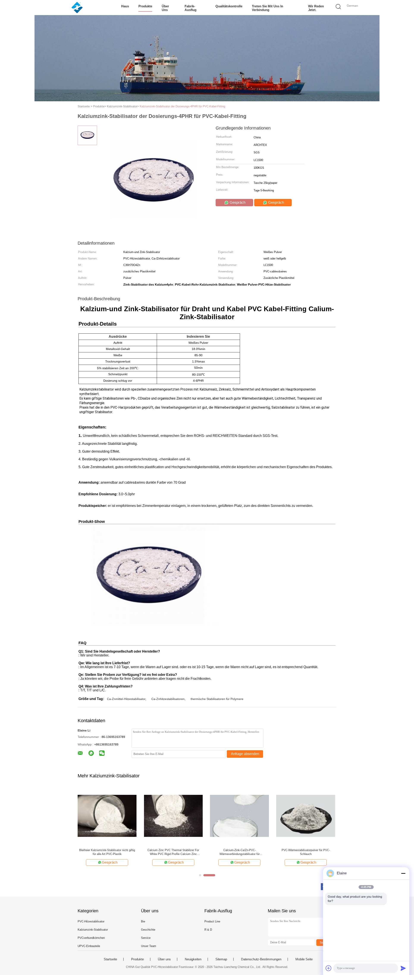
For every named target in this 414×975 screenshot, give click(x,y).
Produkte (145, 6)
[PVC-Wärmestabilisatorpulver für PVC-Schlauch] (305, 815)
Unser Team (148, 946)
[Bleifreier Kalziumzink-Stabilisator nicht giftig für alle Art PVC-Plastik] (107, 815)
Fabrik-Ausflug (190, 8)
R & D (208, 929)
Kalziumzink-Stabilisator (93, 929)
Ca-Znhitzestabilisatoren (168, 699)
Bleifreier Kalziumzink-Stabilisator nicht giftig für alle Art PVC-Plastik (107, 852)
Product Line (212, 921)
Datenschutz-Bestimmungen (261, 959)
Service (146, 937)
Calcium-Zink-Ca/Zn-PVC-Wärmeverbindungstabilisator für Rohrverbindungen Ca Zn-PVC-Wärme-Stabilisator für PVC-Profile (239, 852)
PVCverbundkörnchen (91, 937)
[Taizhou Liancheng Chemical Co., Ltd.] (77, 7)
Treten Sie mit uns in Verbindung (267, 8)
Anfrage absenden (245, 754)
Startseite (110, 959)
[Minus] (403, 873)
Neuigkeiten (193, 959)
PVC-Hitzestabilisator (91, 921)
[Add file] (329, 968)
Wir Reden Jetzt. (316, 8)
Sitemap (221, 959)
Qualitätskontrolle (228, 6)
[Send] (403, 968)
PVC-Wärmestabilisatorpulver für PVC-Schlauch (306, 852)
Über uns (165, 8)
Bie (143, 921)
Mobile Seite (304, 959)
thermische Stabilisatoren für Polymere (217, 699)
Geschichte (148, 929)
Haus (125, 6)
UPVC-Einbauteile (89, 946)
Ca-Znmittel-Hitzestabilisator (126, 699)
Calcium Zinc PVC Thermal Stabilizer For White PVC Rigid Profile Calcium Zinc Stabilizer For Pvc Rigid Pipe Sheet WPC (173, 852)
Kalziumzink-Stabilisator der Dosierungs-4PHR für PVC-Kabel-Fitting (182, 106)
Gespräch (237, 202)
